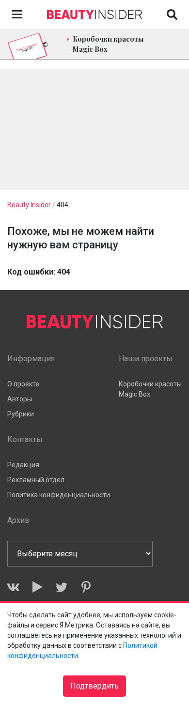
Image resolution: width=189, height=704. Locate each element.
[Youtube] (38, 587)
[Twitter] (62, 587)
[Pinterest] (86, 587)
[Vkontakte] (13, 587)
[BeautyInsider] (94, 12)
